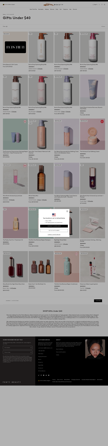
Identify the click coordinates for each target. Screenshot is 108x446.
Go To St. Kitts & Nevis (54, 230)
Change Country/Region (54, 234)
